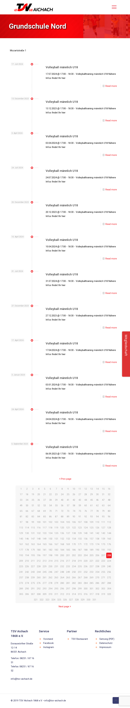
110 (97, 522)
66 (27, 511)
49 (21, 505)
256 (109, 572)
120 (62, 527)
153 (68, 538)
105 (68, 522)
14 (97, 488)
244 (39, 572)
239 (103, 566)
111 (103, 522)
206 (97, 555)
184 (62, 549)
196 (39, 555)
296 (62, 588)
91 (79, 516)
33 (21, 499)
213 (44, 560)
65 (21, 511)
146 (27, 538)
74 (74, 511)
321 (36, 599)
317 (91, 594)
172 (86, 544)
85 (44, 516)
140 (86, 533)
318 (97, 594)
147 (33, 538)
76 (85, 511)
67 (33, 511)
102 (50, 522)
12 (85, 488)
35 (33, 499)
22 (50, 494)
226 (27, 566)
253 (91, 572)
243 (33, 572)
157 (91, 538)
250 (74, 572)
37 (44, 499)
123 (80, 527)
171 (80, 544)
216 (62, 560)
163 (33, 544)
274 (27, 583)
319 (103, 594)
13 (91, 488)
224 (109, 560)
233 (68, 566)
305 (21, 594)
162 (27, 544)
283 (80, 583)
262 (50, 577)
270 (97, 577)
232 (62, 566)
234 (74, 566)
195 (33, 555)
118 (50, 527)
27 (79, 494)
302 (97, 588)
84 (38, 516)
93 (91, 516)
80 (109, 511)
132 (39, 533)
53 (44, 505)
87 (56, 516)
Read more (111, 86)
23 (56, 494)
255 (103, 572)
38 (50, 499)
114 (27, 527)
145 (21, 538)
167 (56, 544)
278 (50, 583)
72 (62, 511)
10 (74, 488)
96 (109, 516)
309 (44, 594)
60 (85, 505)
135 (56, 533)
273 (21, 583)
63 (103, 505)
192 (109, 549)
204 (86, 555)
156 (86, 538)
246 (50, 572)
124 (86, 527)
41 (68, 499)
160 (109, 538)
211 (33, 560)
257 (21, 577)
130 (27, 533)
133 (44, 533)
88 (62, 516)
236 (86, 566)
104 (62, 522)
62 (97, 505)
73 (68, 511)
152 (62, 538)
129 (21, 533)
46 (97, 499)
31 (103, 494)
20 (38, 494)
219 (80, 560)
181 (44, 549)
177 (21, 549)
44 (85, 499)
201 (68, 555)
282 (74, 583)
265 (68, 577)
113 (21, 527)
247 (56, 572)
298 (74, 588)
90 (74, 516)
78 (97, 511)
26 (74, 494)
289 (21, 588)
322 (41, 599)
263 (56, 577)
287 (103, 583)
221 (91, 560)
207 (103, 555)
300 (86, 588)
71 (56, 511)
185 (68, 549)
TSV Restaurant (79, 639)
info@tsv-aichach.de (21, 678)
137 (68, 533)
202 (74, 555)
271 (103, 577)
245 (44, 572)
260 (39, 577)
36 (38, 499)
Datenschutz (106, 643)
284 (86, 583)
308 (39, 594)
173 (91, 544)
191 (103, 549)
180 (39, 549)
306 (27, 594)
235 (80, 566)
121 (68, 527)
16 (109, 488)
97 (21, 522)
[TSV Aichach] (33, 7)
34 (27, 499)
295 (56, 588)
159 (103, 538)
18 (27, 494)
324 (53, 599)
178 (27, 549)
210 (27, 560)
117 (44, 527)
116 (39, 527)
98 (27, 522)
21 (44, 494)
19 (33, 494)
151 (56, 538)
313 (68, 594)
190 (97, 549)
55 (56, 505)
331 (94, 599)
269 (91, 577)
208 (109, 555)
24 (62, 494)
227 (33, 566)
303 (103, 588)
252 (86, 572)
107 (80, 522)
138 (74, 533)
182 (50, 549)
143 (103, 533)
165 (44, 544)
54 (50, 505)
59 (79, 505)
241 (21, 572)
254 (97, 572)
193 (21, 555)
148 (39, 538)
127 (103, 527)
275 (33, 583)
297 (68, 588)
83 (33, 516)
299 (80, 588)
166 (50, 544)
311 (56, 594)
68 (38, 511)
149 (44, 538)
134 (50, 533)
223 (103, 560)
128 (109, 527)
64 (109, 505)
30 (97, 494)
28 (85, 494)
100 (39, 522)
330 (88, 599)
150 (50, 538)
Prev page (66, 478)
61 (91, 505)
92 (85, 516)
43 (79, 499)
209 (21, 560)
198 (50, 555)
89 (68, 516)
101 (44, 522)
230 (50, 566)
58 (74, 505)
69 (44, 511)
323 (47, 599)
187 (80, 549)
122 (74, 527)
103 (56, 522)
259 (33, 577)
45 (91, 499)
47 (103, 499)
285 (91, 583)
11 (79, 488)
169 (68, 544)
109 (91, 522)
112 (109, 522)
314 (74, 594)
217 (68, 560)
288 (109, 583)
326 (65, 599)
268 (86, 577)
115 (33, 527)
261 (44, 577)
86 (50, 516)
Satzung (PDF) (106, 639)
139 (80, 533)
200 (62, 555)
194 (27, 555)
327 (71, 599)
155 (80, 538)
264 (62, 577)
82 (27, 516)
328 (77, 599)
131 (33, 533)
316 (86, 594)
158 (97, 538)
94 (97, 516)
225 (21, 566)
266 (74, 577)
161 (21, 544)
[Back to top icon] (116, 700)
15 (103, 488)
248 (62, 572)
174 (97, 544)
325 (59, 599)
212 (39, 560)
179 (33, 549)
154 (74, 538)
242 (27, 572)
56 (62, 505)
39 (56, 499)
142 (97, 533)
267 (80, 577)
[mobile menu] (114, 7)
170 (74, 544)
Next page (64, 606)
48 (109, 499)
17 (21, 494)
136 (62, 533)
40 (62, 499)
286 (97, 583)
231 (56, 566)
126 (97, 527)
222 (97, 560)
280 (62, 583)
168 (62, 544)
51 (33, 505)
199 (56, 555)
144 (109, 533)
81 (21, 516)
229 (44, 566)
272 (109, 577)
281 (68, 583)
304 (109, 588)
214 (50, 560)
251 (80, 572)
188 (86, 549)
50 (27, 505)
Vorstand (48, 639)
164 (39, 544)
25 (68, 494)
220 (86, 560)
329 (82, 599)
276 (39, 583)
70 (50, 511)
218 (74, 560)
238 (97, 566)
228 (39, 566)
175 (103, 544)
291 (33, 588)
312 (62, 594)
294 (50, 588)
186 (74, 549)
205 (91, 555)
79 (103, 511)
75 (79, 511)
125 (91, 527)
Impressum (105, 647)
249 (68, 572)
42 (74, 499)
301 (91, 588)
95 (103, 516)
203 (80, 555)
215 (56, 560)
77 (91, 511)
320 (109, 594)
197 (44, 555)
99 (33, 522)
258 (27, 577)
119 (56, 527)
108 (86, 522)
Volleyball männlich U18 (62, 67)
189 (91, 549)
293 (44, 588)
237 (91, 566)
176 (109, 544)
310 (50, 594)
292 (39, 588)
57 (68, 505)
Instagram (48, 647)
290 (27, 588)
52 (38, 505)
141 (91, 533)
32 (109, 494)
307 (33, 594)
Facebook (48, 643)
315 (80, 594)
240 (109, 566)
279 (56, 583)
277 (44, 583)
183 (56, 549)
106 (74, 522)
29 (91, 494)
